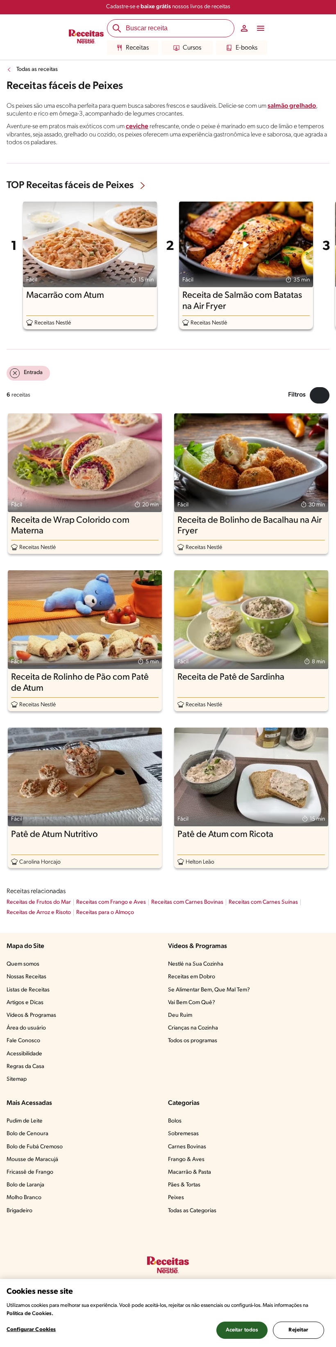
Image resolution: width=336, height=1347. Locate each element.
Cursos (192, 48)
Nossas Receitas (26, 977)
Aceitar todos (242, 1330)
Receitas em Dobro (191, 977)
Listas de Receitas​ (28, 990)
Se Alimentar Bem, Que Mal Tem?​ (209, 990)
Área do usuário (26, 1028)
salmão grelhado (292, 106)
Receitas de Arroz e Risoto (39, 912)
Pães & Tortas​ (184, 1185)
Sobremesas (183, 1134)
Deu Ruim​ (180, 1015)
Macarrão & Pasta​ (189, 1172)
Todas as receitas (37, 69)
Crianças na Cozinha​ (193, 1028)
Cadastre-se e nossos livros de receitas (168, 7)
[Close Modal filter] (319, 395)
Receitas (137, 48)
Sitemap (17, 1079)
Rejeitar (298, 1330)
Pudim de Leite (25, 1121)
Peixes (176, 1198)
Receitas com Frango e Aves (111, 902)
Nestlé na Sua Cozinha (195, 964)
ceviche (137, 126)
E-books (246, 48)
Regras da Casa (25, 1067)
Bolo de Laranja (25, 1185)
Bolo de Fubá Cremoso (35, 1147)
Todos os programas (192, 1041)
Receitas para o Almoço (105, 912)
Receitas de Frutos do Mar (39, 902)
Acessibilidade (24, 1054)
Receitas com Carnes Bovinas (187, 902)
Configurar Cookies (31, 1329)
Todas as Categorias (192, 1211)
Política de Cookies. (30, 1313)
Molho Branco (24, 1198)
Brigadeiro (19, 1211)
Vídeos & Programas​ (31, 1015)
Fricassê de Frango (30, 1172)
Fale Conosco (23, 1041)
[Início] (86, 37)
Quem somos (23, 964)
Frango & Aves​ (186, 1160)
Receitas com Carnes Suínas (263, 902)
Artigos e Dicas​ (25, 1003)
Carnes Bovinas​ (187, 1147)
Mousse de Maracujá (32, 1160)
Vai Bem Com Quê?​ (191, 1003)
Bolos (175, 1121)
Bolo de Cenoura (27, 1134)
